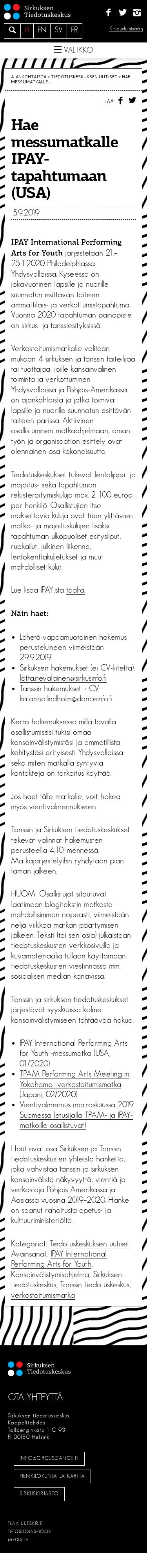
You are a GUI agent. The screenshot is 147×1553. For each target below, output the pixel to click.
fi (27, 30)
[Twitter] (122, 13)
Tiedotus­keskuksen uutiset (84, 77)
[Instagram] (137, 13)
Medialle (18, 1539)
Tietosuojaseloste (29, 1531)
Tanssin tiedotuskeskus (94, 1284)
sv (58, 30)
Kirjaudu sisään (126, 29)
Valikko (78, 50)
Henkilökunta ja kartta (52, 1476)
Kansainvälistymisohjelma (50, 1274)
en (42, 30)
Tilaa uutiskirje (25, 1523)
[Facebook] (108, 13)
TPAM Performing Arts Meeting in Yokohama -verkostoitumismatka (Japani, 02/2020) (74, 1084)
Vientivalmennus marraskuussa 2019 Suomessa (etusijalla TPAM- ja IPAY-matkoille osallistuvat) (77, 1114)
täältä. (75, 590)
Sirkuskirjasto (39, 1494)
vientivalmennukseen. (63, 806)
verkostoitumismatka (43, 1295)
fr (74, 30)
